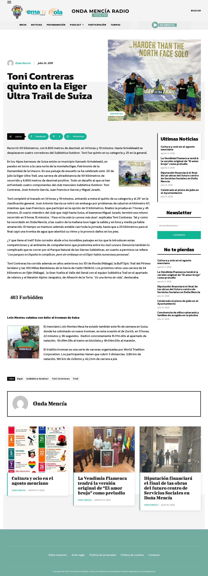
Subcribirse (179, 234)
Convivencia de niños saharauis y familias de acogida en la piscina (178, 313)
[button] (196, 10)
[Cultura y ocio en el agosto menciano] (37, 449)
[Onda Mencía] (11, 63)
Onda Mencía (22, 63)
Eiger (20, 378)
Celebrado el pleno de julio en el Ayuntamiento (180, 191)
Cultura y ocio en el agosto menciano (178, 148)
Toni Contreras (61, 378)
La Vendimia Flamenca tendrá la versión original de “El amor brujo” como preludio (180, 161)
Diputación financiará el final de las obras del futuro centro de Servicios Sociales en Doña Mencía (180, 177)
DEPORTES (116, 113)
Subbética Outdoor (37, 378)
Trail (75, 378)
